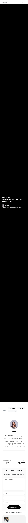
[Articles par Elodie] (3, 205)
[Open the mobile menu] (24, 2)
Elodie (7, 205)
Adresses (8, 197)
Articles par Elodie (13, 448)
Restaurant (4, 197)
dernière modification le (13, 207)
